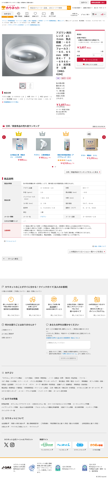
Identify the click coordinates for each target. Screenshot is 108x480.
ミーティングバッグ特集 (81, 404)
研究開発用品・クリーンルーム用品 (17, 20)
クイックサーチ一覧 (8, 410)
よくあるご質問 (7, 334)
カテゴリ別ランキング (9, 391)
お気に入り (35, 16)
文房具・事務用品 (40, 378)
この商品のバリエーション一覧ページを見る (86, 251)
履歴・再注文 (18, 16)
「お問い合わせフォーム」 (69, 354)
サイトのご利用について (19, 427)
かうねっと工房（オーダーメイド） (89, 388)
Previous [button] (4, 137)
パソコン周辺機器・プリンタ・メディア (43, 381)
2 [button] (55, 166)
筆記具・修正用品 (71, 378)
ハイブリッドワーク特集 (10, 407)
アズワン (10, 25)
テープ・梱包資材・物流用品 (45, 384)
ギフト (31, 384)
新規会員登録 (98, 2)
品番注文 (26, 16)
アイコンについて (11, 241)
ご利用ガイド (6, 330)
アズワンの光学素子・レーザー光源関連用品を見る (27, 25)
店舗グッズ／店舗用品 (64, 384)
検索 (69, 8)
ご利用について (19, 291)
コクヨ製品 (28, 378)
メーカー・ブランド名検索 (27, 391)
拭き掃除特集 (79, 407)
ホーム (4, 20)
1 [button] (52, 166)
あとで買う (86, 14)
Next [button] (104, 137)
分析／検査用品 (32, 20)
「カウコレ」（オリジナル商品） (12, 378)
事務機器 (85, 381)
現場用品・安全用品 (80, 384)
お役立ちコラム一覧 (39, 404)
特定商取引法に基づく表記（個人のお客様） (65, 423)
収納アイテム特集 (67, 407)
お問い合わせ (6, 338)
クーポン (43, 16)
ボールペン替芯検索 (60, 391)
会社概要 (4, 423)
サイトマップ (34, 427)
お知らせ (4, 427)
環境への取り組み (17, 423)
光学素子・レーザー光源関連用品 (47, 20)
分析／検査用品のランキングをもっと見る (82, 172)
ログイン (84, 2)
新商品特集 (5, 404)
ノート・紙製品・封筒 (56, 378)
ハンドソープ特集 (92, 407)
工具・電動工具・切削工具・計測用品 (62, 388)
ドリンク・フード (21, 384)
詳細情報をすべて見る (11, 102)
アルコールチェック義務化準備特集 (47, 407)
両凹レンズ (61, 20)
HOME (23, 8)
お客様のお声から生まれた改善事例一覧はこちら (62, 338)
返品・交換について (100, 246)
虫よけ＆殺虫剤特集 (26, 407)
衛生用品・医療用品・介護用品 (12, 388)
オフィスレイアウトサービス (20, 404)
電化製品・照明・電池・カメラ (69, 381)
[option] (18, 146)
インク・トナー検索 (45, 391)
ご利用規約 (44, 423)
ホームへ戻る (13, 258)
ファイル (82, 378)
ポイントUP (52, 16)
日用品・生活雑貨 (7, 384)
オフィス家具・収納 (96, 381)
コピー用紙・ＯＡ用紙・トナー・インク (15, 381)
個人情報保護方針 (33, 423)
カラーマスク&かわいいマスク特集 (59, 404)
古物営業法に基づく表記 (90, 423)
